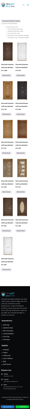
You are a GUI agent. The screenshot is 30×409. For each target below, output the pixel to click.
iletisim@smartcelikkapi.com (11, 381)
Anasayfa (6, 349)
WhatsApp (23, 406)
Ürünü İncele (6, 75)
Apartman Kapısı (8, 328)
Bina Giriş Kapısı (8, 331)
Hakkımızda (6, 355)
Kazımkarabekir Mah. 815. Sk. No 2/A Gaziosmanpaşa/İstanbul (12, 387)
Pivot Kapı (6, 336)
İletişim (5, 352)
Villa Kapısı (6, 339)
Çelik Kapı (6, 325)
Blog (4, 361)
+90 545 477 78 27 (8, 376)
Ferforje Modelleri (8, 333)
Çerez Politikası (8, 358)
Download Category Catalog (11, 21)
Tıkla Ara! (8, 406)
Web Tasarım (7, 364)
